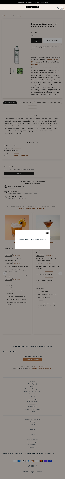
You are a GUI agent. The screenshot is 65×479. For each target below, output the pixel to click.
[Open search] (3, 7)
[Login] (57, 7)
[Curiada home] (32, 7)
